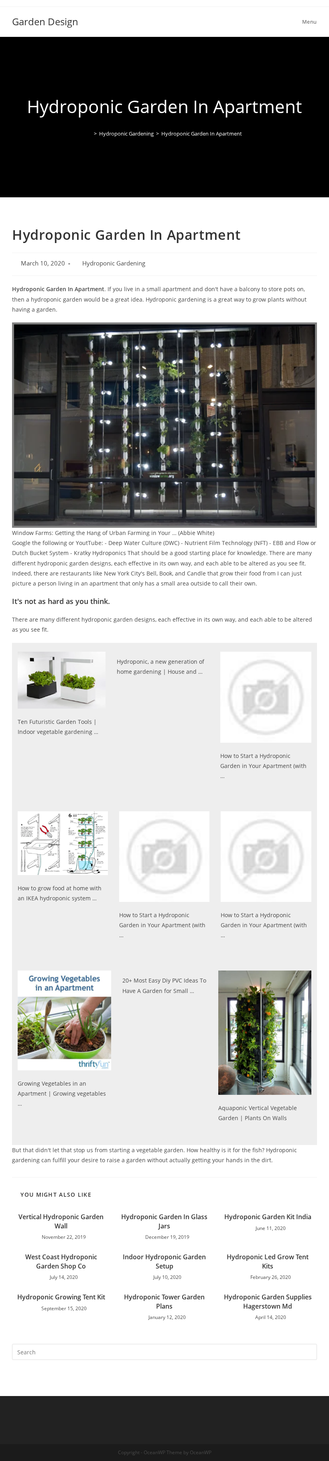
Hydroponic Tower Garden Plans (164, 1301)
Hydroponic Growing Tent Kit (61, 1297)
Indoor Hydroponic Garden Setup (164, 1261)
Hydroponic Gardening (113, 263)
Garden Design (45, 21)
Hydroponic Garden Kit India (267, 1216)
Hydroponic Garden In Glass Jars (164, 1221)
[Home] (89, 133)
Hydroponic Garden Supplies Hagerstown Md (268, 1301)
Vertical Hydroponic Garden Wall (61, 1221)
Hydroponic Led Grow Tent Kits (268, 1261)
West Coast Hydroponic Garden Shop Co (61, 1261)
